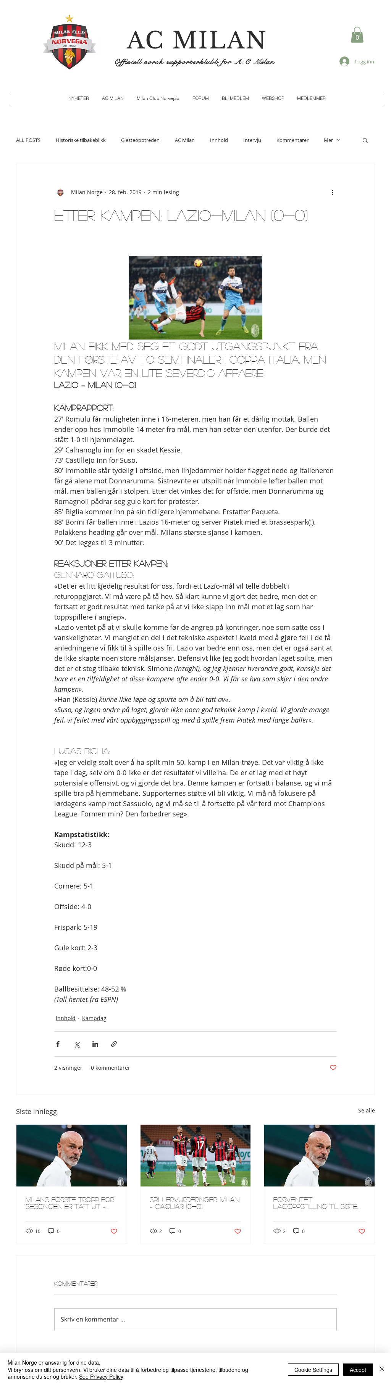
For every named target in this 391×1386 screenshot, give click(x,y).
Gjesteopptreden (140, 140)
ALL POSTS (28, 140)
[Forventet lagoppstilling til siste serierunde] (319, 1155)
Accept (358, 1369)
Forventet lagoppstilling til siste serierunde (315, 1203)
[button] (357, 35)
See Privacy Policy (101, 1376)
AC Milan (185, 140)
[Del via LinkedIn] (95, 1044)
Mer (328, 140)
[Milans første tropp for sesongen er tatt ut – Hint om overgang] (71, 1155)
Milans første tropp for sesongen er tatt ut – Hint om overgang (70, 1203)
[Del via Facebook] (57, 1044)
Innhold (219, 140)
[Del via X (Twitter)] (76, 1044)
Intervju (252, 140)
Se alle (366, 1110)
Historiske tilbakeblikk (81, 140)
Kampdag (94, 1018)
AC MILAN (197, 40)
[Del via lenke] (114, 1044)
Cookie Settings (313, 1369)
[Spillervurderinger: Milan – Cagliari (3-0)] (196, 1155)
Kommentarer (292, 140)
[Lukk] (381, 1369)
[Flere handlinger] (332, 192)
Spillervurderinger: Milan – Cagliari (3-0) (194, 1203)
